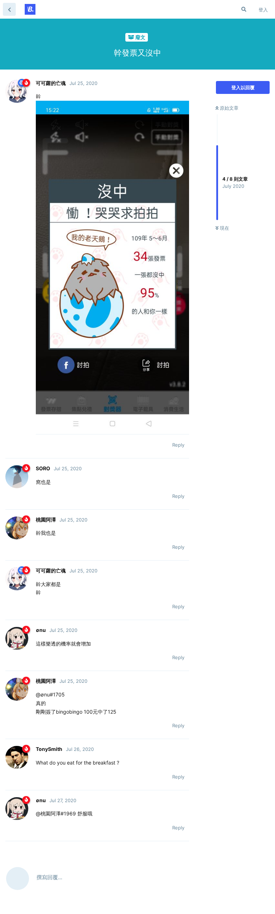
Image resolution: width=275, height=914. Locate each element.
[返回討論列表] (9, 9)
